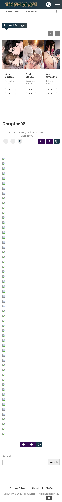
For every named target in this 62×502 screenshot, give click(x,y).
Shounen (32, 11)
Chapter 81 (11, 89)
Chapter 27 (52, 93)
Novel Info (57, 141)
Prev (41, 141)
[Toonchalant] (21, 4)
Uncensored (11, 11)
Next (57, 33)
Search (7, 456)
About (35, 488)
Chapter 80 (11, 93)
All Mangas (23, 132)
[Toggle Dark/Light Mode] (20, 141)
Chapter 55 (31, 89)
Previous (50, 33)
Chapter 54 (31, 93)
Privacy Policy (17, 488)
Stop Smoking (51, 75)
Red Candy (37, 132)
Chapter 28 (52, 89)
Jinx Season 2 (9, 75)
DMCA (49, 488)
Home (12, 132)
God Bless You (29, 75)
